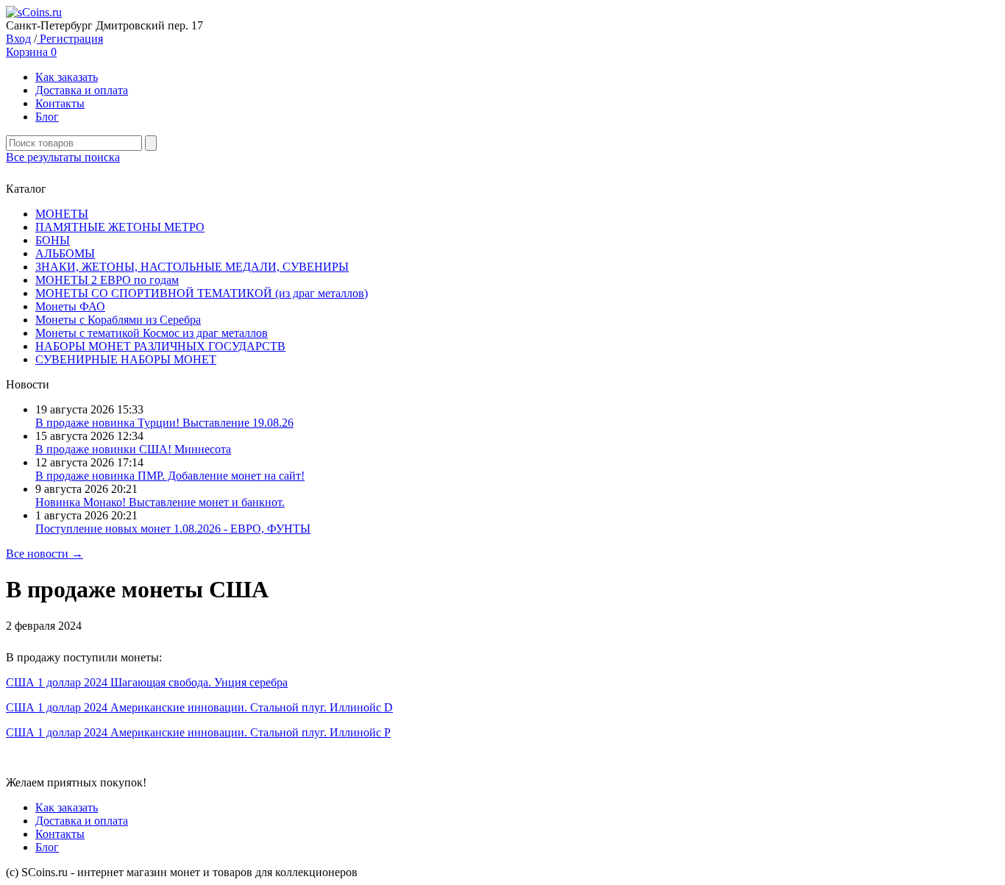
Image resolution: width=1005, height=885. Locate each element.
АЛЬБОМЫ (65, 253)
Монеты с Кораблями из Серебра (118, 319)
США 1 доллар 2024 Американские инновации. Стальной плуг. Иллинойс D (199, 707)
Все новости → (44, 553)
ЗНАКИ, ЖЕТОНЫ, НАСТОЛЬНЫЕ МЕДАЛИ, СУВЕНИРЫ (192, 266)
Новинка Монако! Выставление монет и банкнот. (160, 502)
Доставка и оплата (81, 90)
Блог (47, 116)
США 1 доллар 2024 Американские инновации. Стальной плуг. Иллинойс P (198, 732)
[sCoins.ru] (34, 12)
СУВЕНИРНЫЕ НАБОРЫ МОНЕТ (125, 359)
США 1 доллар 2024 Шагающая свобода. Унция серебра (147, 682)
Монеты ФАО (70, 306)
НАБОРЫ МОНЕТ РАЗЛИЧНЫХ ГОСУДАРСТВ (160, 346)
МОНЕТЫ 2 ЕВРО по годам (107, 280)
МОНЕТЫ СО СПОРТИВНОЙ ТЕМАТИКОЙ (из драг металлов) (201, 293)
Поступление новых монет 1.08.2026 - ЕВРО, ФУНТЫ (172, 528)
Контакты (60, 103)
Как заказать (66, 77)
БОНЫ (52, 240)
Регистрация (70, 38)
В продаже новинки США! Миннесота (133, 449)
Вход (18, 38)
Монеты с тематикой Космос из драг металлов (151, 333)
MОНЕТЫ (61, 213)
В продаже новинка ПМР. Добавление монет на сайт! (170, 475)
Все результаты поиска (63, 157)
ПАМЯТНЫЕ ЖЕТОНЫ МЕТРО (120, 227)
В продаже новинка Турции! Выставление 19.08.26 (164, 422)
